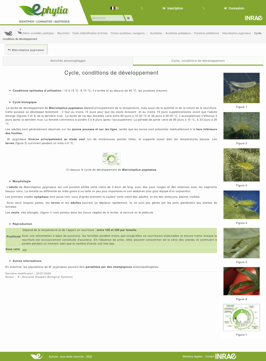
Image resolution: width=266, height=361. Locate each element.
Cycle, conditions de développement (198, 60)
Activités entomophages (68, 60)
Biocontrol (63, 33)
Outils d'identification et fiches (89, 33)
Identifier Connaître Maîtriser (44, 21)
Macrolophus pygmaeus (236, 33)
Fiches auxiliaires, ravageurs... (129, 33)
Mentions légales (192, 356)
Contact (209, 356)
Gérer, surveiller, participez (38, 33)
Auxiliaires (156, 33)
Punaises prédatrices (206, 33)
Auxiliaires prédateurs (178, 33)
